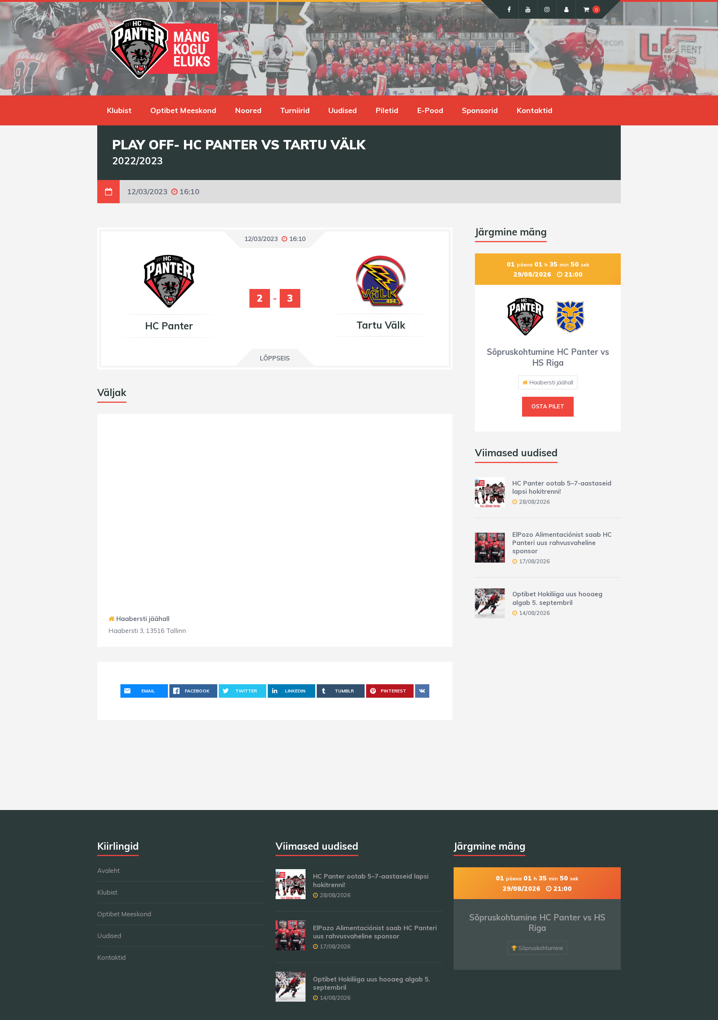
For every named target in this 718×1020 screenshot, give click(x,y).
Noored (248, 110)
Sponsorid (480, 110)
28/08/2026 (534, 501)
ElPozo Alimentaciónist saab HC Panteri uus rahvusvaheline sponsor (562, 542)
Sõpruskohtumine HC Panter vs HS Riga (548, 357)
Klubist (119, 110)
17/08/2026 (534, 561)
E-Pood (430, 110)
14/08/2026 (534, 612)
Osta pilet (547, 406)
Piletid (386, 110)
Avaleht (108, 870)
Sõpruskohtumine (540, 948)
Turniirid (295, 110)
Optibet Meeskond (183, 110)
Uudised (342, 110)
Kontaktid (534, 110)
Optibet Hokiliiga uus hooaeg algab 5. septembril (557, 598)
